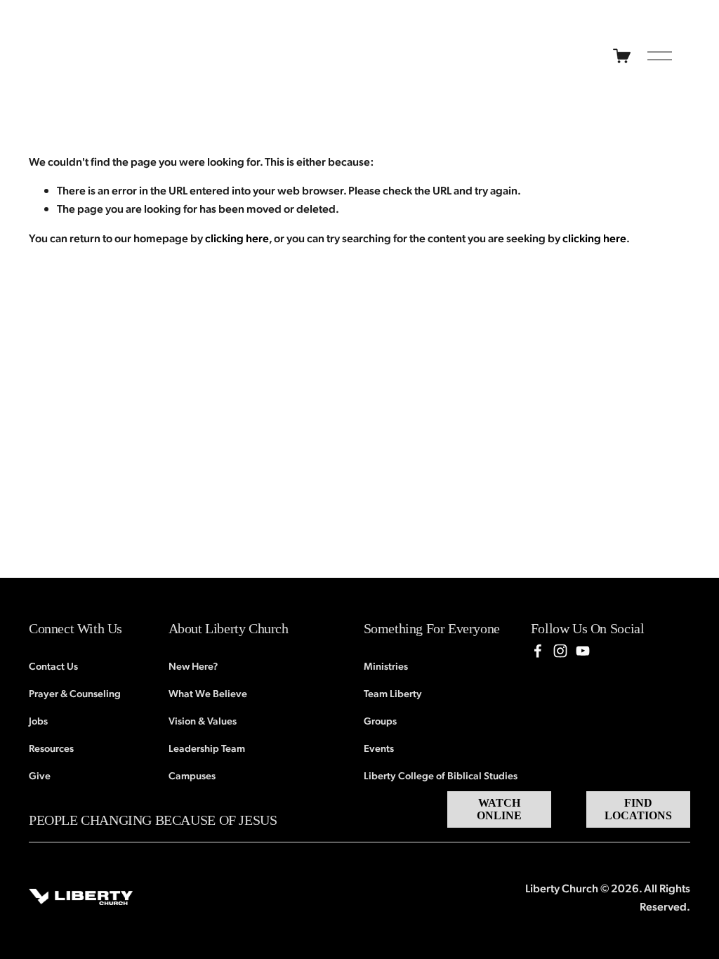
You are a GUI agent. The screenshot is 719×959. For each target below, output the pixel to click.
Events (379, 747)
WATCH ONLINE (499, 809)
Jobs (38, 720)
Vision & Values (203, 720)
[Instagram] (560, 651)
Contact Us (53, 665)
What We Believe (208, 693)
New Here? (193, 665)
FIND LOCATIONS (638, 809)
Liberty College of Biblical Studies (440, 775)
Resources (51, 747)
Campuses (192, 775)
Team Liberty (393, 693)
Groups (380, 720)
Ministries (386, 665)
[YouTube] (583, 651)
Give (40, 775)
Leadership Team (207, 747)
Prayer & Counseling (75, 693)
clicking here (237, 237)
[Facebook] (538, 651)
